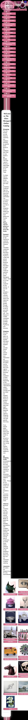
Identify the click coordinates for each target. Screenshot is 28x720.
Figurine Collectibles (8, 36)
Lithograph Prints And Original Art (9, 59)
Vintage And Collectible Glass (9, 85)
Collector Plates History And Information (9, 24)
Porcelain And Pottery (9, 51)
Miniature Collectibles (9, 67)
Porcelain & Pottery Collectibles (10, 640)
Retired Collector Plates (9, 20)
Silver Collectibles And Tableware (9, 96)
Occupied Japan (10, 676)
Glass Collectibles (9, 48)
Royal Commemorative (9, 63)
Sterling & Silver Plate (10, 624)
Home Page (9, 13)
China (9, 39)
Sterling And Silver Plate (9, 70)
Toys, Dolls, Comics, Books (10, 659)
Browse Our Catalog (8, 16)
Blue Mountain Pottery (9, 29)
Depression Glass (9, 32)
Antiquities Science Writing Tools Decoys (9, 44)
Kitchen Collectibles (9, 55)
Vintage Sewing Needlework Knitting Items (9, 91)
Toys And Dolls (22, 10)
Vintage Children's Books (9, 81)
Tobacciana (8, 74)
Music (10, 709)
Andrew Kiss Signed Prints (10, 693)
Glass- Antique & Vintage (10, 609)
